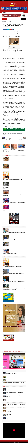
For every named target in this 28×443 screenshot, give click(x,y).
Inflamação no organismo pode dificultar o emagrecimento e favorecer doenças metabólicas (15, 411)
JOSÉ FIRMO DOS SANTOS (19, 133)
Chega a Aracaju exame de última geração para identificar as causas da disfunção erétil (15, 396)
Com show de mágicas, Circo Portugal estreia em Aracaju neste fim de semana (12, 209)
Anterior (8, 137)
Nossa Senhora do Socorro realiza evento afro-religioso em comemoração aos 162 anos (14, 202)
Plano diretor (4, 134)
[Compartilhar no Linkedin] (12, 29)
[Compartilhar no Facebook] (5, 29)
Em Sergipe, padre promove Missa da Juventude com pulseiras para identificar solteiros (14, 281)
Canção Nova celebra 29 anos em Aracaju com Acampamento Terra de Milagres (12, 179)
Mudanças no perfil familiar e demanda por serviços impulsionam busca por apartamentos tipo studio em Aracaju (15, 408)
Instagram (14, 131)
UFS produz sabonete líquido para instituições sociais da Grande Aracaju (18, 139)
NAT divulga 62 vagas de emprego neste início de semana (10, 239)
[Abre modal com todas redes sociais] (13, 29)
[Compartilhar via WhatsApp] (9, 29)
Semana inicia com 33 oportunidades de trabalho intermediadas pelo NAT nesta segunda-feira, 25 (14, 233)
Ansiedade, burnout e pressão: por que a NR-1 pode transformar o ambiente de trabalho (15, 404)
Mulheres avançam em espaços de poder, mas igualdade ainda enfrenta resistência (21, 150)
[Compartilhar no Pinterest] (11, 29)
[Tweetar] (8, 29)
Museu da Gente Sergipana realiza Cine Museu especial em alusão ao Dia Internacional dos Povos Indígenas (13, 195)
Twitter (16, 131)
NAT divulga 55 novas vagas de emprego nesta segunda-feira (10, 253)
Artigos (7, 26)
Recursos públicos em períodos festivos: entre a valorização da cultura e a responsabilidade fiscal (6, 150)
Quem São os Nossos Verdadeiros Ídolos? (13, 150)
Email (24, 27)
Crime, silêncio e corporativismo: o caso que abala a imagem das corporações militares (14, 414)
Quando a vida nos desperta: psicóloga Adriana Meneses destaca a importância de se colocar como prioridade (14, 393)
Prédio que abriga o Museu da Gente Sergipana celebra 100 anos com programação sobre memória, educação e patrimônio (14, 187)
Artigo (8, 133)
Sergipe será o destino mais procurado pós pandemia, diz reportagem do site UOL (15, 379)
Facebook (20, 131)
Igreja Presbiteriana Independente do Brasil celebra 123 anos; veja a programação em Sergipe (13, 274)
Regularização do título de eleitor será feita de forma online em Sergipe (9, 139)
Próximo (20, 137)
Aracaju (5, 133)
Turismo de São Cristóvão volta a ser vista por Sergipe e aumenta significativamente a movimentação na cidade (14, 373)
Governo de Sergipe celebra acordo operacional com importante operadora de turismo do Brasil (15, 382)
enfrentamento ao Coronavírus (13, 133)
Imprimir (22, 27)
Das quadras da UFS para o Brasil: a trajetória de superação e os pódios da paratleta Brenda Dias (15, 417)
